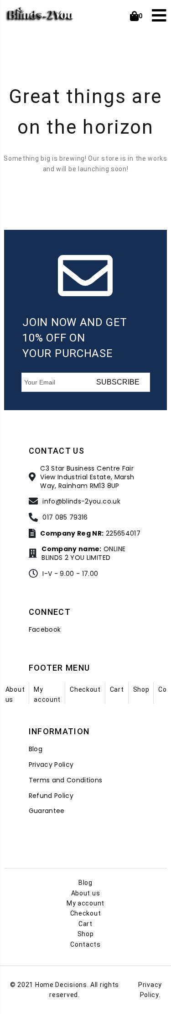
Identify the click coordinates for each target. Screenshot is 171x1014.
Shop (141, 689)
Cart (117, 689)
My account (85, 903)
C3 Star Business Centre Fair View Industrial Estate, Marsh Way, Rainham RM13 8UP (87, 477)
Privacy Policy (51, 764)
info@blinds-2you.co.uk (81, 501)
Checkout (85, 689)
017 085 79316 (65, 517)
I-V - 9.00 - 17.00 (70, 573)
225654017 (90, 533)
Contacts (85, 944)
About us (85, 893)
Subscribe (118, 382)
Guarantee (47, 811)
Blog (35, 749)
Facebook (45, 629)
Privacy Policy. (150, 989)
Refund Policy (51, 796)
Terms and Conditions (66, 780)
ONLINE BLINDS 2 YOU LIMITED (83, 553)
